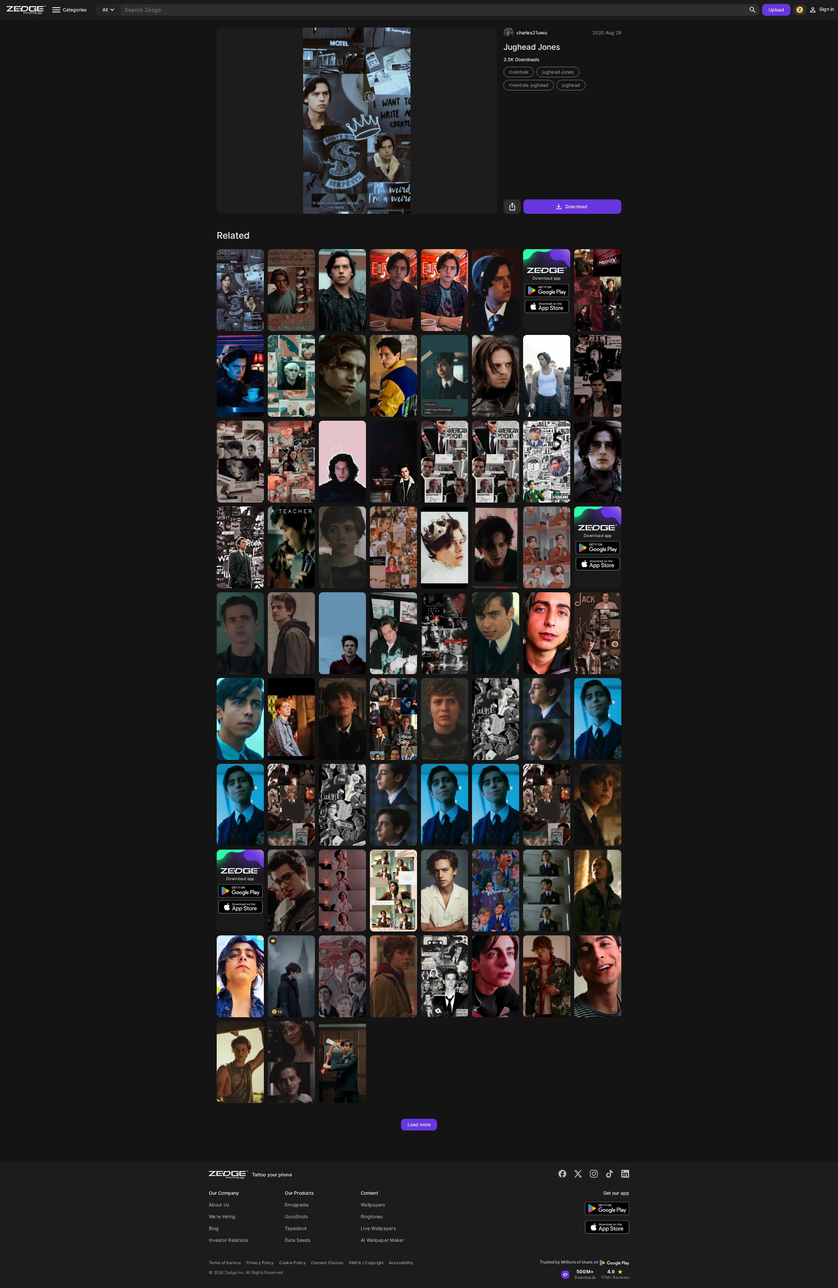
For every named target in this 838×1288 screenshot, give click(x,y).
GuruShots (296, 1216)
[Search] (753, 10)
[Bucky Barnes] (444, 633)
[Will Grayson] (597, 376)
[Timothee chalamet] (393, 547)
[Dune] (342, 376)
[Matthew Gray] (495, 719)
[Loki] (291, 462)
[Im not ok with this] (342, 547)
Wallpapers (373, 1204)
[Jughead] (342, 290)
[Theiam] (240, 462)
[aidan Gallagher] (444, 376)
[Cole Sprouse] (597, 290)
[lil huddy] (393, 633)
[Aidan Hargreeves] (546, 890)
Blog (214, 1228)
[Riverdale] (444, 290)
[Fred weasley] (291, 719)
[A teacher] (291, 547)
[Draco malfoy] (291, 376)
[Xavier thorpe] (597, 890)
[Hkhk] (495, 376)
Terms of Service (225, 1262)
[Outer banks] (240, 1062)
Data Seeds (298, 1240)
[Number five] (597, 719)
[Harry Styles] (444, 547)
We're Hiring (222, 1216)
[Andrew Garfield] (291, 890)
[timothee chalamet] (597, 462)
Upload (776, 9)
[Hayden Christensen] (444, 976)
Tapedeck (296, 1228)
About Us (219, 1204)
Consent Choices (327, 1262)
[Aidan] (342, 890)
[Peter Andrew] (291, 633)
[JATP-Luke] (546, 976)
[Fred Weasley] (291, 805)
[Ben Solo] (342, 462)
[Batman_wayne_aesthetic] (240, 547)
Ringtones (372, 1216)
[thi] (495, 547)
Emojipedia (297, 1204)
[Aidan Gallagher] (546, 633)
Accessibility (401, 1262)
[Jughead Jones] (240, 290)
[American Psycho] (444, 462)
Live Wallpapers (378, 1228)
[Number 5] (240, 805)
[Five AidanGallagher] (546, 462)
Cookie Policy (292, 1262)
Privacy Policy (260, 1262)
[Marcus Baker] (291, 290)
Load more (419, 1124)
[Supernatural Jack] (597, 633)
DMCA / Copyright (366, 1262)
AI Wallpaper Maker (382, 1240)
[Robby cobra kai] (240, 633)
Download (576, 206)
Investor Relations (228, 1240)
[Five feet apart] (291, 1062)
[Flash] (342, 633)
